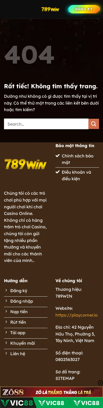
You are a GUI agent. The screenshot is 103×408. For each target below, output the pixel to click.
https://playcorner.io (76, 315)
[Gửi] (93, 124)
